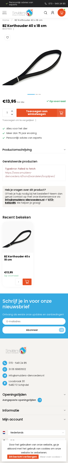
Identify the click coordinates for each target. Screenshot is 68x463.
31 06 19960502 (17, 369)
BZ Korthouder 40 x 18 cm (28, 20)
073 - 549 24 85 (57, 3)
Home (5, 20)
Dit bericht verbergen (23, 456)
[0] (62, 12)
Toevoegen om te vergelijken (18, 120)
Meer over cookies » (51, 456)
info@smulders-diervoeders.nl (24, 199)
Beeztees (7, 29)
